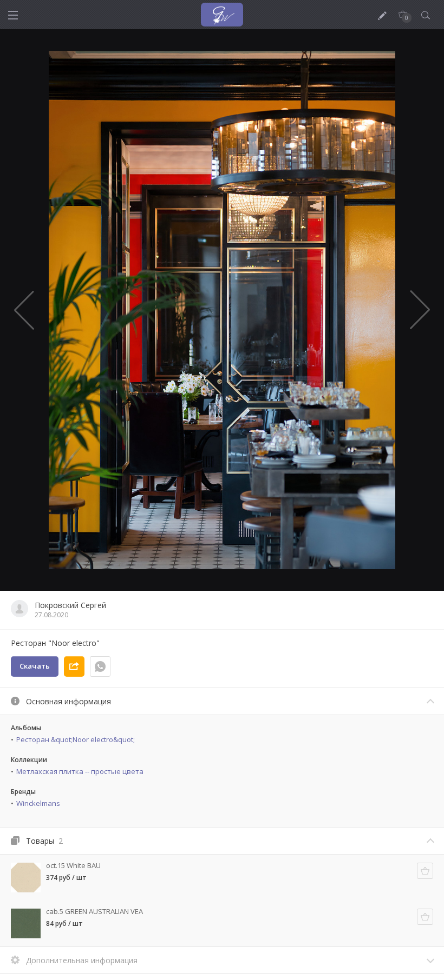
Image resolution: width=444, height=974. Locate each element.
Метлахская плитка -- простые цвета (79, 771)
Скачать (34, 666)
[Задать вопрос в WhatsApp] (100, 666)
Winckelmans (38, 803)
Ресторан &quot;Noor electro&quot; (75, 739)
